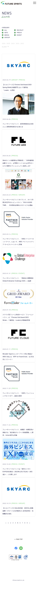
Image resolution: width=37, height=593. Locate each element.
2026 (3, 43)
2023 (17, 43)
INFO (6, 32)
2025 (8, 43)
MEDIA (6, 35)
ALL (5, 30)
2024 (13, 43)
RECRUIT (20, 30)
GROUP (7, 37)
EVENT (19, 35)
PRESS (19, 32)
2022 (22, 43)
